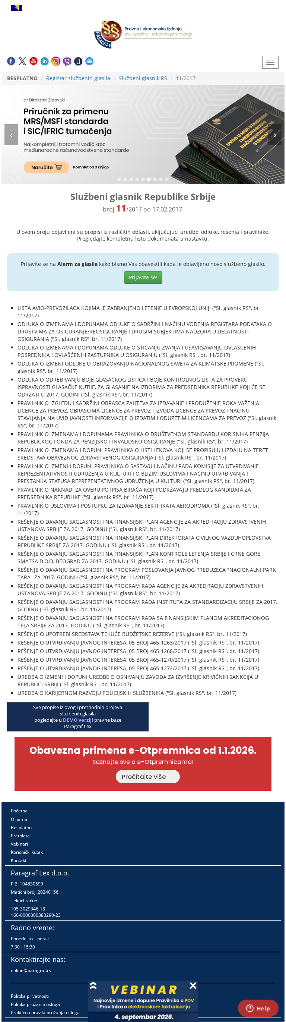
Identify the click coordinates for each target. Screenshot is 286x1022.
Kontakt (18, 860)
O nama (19, 819)
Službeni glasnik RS (143, 78)
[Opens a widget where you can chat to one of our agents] (258, 1009)
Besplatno (21, 827)
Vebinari (19, 844)
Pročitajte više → (148, 776)
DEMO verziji (78, 720)
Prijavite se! (143, 277)
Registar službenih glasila (78, 78)
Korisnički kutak (27, 852)
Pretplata (20, 836)
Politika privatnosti (30, 996)
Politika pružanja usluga (35, 1004)
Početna (19, 811)
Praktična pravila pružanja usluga (45, 1012)
